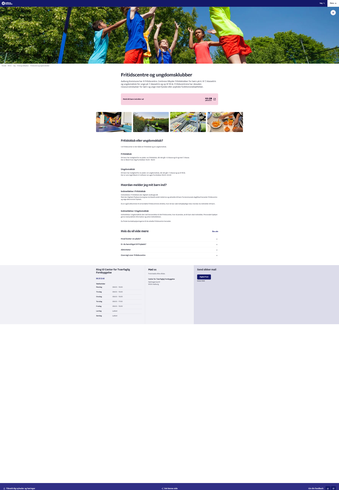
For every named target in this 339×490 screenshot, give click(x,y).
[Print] (333, 12)
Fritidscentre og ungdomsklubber (39, 65)
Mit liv (9, 65)
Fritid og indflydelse (23, 65)
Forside (4, 65)
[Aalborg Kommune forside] (7, 3)
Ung (14, 65)
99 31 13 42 (100, 278)
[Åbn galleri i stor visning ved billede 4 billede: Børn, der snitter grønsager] (225, 122)
